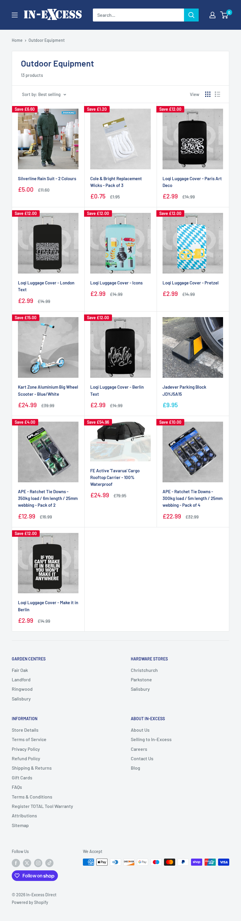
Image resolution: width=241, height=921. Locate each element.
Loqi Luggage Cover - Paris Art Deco (192, 182)
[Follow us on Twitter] (27, 863)
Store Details (25, 730)
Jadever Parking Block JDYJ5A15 (184, 390)
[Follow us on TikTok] (49, 863)
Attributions (24, 815)
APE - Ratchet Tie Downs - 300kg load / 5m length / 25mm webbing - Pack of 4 (192, 498)
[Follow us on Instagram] (38, 863)
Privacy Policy (26, 749)
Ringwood (22, 689)
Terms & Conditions (32, 796)
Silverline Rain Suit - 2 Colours (47, 178)
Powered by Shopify (30, 902)
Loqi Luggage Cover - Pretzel (191, 282)
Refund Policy (26, 758)
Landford (21, 679)
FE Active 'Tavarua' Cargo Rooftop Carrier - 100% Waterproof (115, 477)
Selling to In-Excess (151, 739)
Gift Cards (22, 777)
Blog (135, 768)
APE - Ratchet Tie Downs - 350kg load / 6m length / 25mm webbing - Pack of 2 (48, 498)
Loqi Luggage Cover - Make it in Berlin (48, 606)
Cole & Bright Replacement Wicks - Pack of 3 (116, 182)
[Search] (191, 15)
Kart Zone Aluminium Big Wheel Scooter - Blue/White (48, 390)
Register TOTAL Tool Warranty (42, 806)
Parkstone (141, 679)
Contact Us (142, 758)
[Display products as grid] (207, 94)
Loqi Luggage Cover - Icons (116, 282)
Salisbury (21, 698)
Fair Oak (20, 670)
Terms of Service (29, 739)
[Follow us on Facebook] (16, 863)
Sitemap (20, 825)
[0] (224, 15)
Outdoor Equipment (47, 40)
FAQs (17, 787)
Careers (139, 749)
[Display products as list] (217, 94)
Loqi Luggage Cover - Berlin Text (117, 390)
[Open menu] (15, 15)
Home (17, 40)
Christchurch (144, 670)
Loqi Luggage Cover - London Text (46, 286)
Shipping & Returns (32, 768)
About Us (140, 730)
